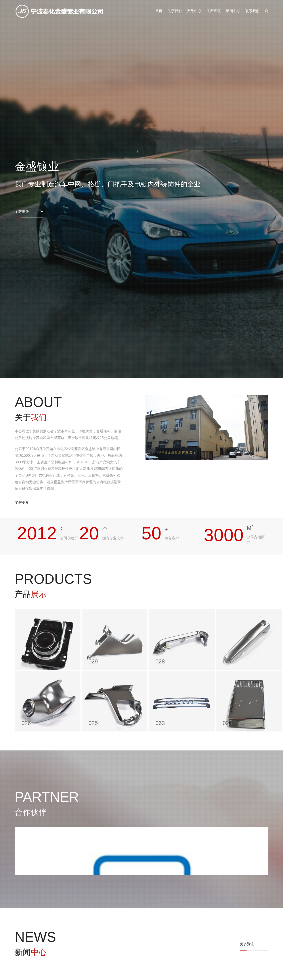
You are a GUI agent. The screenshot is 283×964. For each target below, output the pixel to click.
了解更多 (22, 509)
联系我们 (252, 11)
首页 (158, 11)
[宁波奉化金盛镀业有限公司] (59, 11)
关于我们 (175, 11)
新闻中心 (233, 11)
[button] (20, 949)
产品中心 (194, 11)
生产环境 (214, 11)
